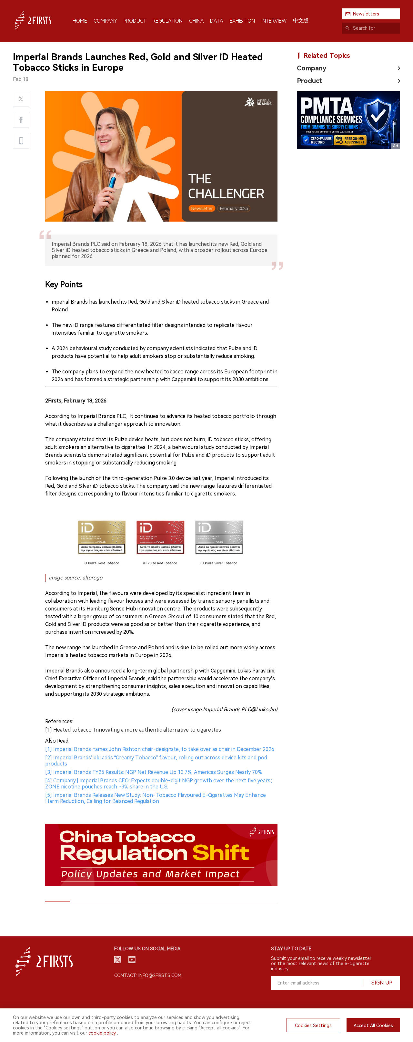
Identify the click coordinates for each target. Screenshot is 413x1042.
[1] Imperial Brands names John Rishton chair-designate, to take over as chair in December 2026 (159, 749)
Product (309, 81)
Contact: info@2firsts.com (147, 975)
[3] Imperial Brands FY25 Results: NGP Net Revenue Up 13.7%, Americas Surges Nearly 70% (153, 772)
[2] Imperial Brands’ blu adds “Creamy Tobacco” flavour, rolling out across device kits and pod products (156, 761)
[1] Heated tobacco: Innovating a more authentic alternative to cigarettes (133, 730)
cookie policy (102, 1033)
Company (311, 68)
